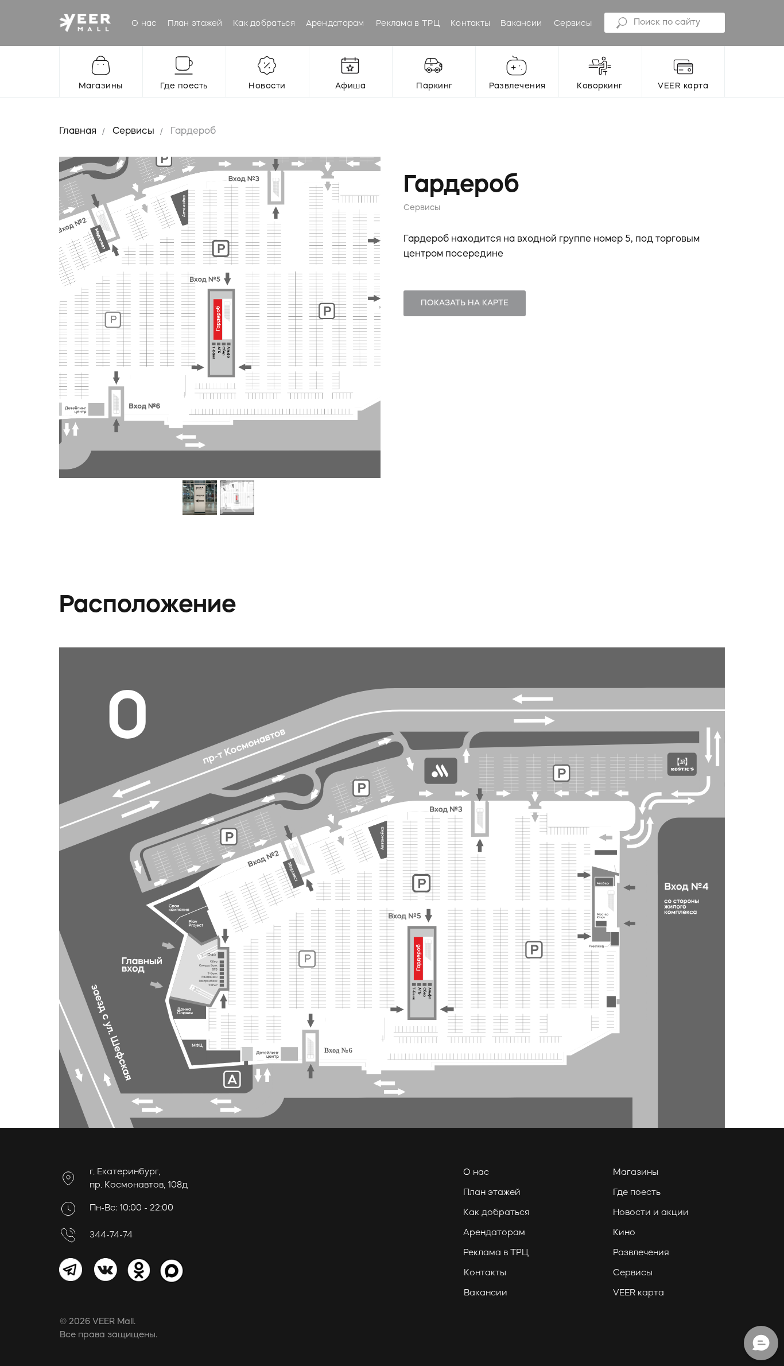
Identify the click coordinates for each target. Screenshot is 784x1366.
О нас (144, 24)
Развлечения (641, 1253)
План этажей (195, 24)
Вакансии (521, 24)
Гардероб (193, 131)
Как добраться (264, 24)
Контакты (470, 24)
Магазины (635, 1173)
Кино (624, 1233)
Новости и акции (651, 1213)
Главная (77, 131)
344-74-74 (111, 1235)
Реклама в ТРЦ (408, 24)
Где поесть (637, 1193)
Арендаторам (335, 24)
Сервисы (573, 24)
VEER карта (638, 1293)
